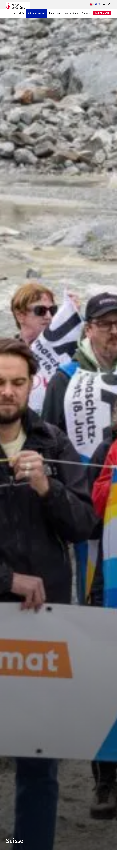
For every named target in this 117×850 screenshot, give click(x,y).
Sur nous (86, 13)
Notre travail (55, 13)
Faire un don (102, 13)
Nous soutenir (71, 13)
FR (104, 4)
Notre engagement (36, 13)
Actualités (19, 13)
